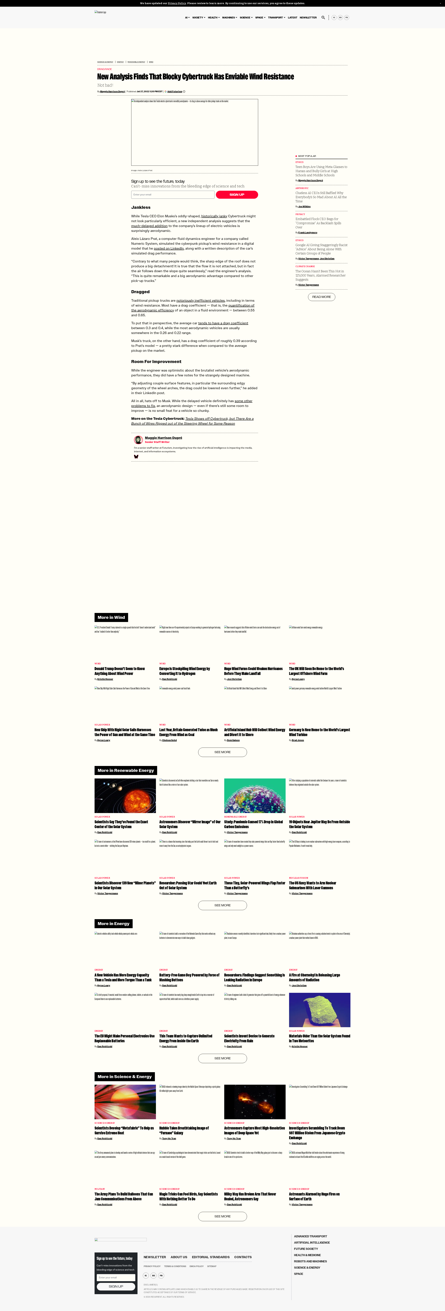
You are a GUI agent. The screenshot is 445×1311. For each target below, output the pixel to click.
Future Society (306, 1249)
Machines (228, 17)
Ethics (300, 162)
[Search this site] (323, 17)
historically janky (214, 216)
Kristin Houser (105, 679)
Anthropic (302, 188)
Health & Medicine (307, 1255)
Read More (321, 297)
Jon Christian (327, 258)
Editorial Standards (211, 1257)
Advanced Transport (310, 1236)
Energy (120, 62)
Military (100, 1189)
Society (197, 17)
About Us (179, 1257)
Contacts (243, 1257)
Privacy (300, 214)
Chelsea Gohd (169, 740)
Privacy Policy (177, 3)
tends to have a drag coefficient (223, 323)
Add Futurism (174, 91)
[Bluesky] (136, 457)
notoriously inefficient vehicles (200, 300)
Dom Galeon (233, 740)
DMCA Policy (197, 1266)
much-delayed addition (149, 226)
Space (259, 17)
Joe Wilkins (304, 206)
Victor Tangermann (308, 258)
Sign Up (237, 195)
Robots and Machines (310, 1261)
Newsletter (308, 17)
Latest (292, 17)
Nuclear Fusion (298, 878)
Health (212, 17)
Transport (275, 17)
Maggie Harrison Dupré (112, 91)
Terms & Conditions (175, 1266)
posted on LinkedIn (169, 248)
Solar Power (102, 725)
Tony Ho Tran (169, 1138)
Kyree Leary (298, 679)
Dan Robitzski (169, 679)
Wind (151, 62)
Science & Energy (105, 62)
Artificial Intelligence (312, 1242)
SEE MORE (223, 752)
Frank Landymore (307, 232)
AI (186, 17)
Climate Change (305, 266)
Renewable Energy (136, 62)
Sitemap (211, 1266)
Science (245, 17)
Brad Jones (298, 740)
